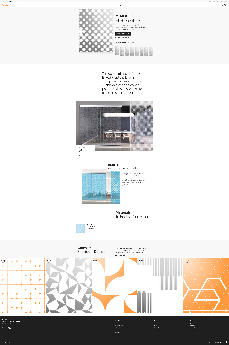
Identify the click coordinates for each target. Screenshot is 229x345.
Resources (128, 5)
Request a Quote (212, 1)
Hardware (108, 5)
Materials (96, 5)
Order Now (218, 1)
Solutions (102, 5)
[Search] (219, 5)
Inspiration (121, 5)
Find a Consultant (224, 1)
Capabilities (114, 5)
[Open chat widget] (226, 342)
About (133, 5)
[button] (77, 31)
